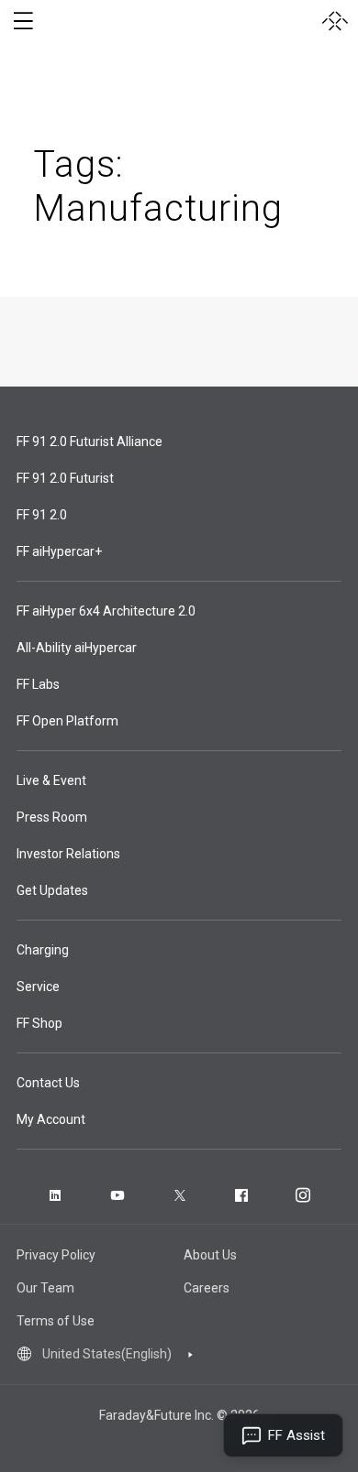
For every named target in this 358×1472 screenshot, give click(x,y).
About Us (210, 1255)
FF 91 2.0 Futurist (65, 478)
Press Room (52, 817)
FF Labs (38, 684)
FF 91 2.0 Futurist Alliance (89, 441)
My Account (51, 1119)
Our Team (45, 1288)
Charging (43, 950)
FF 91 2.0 (42, 514)
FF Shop (39, 1023)
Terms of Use (56, 1321)
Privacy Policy (56, 1255)
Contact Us (48, 1082)
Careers (206, 1288)
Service (38, 986)
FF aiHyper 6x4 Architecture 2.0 (106, 611)
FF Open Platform (67, 721)
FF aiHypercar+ (59, 551)
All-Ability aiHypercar (77, 647)
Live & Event (51, 780)
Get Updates (52, 890)
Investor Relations (68, 853)
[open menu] (23, 21)
